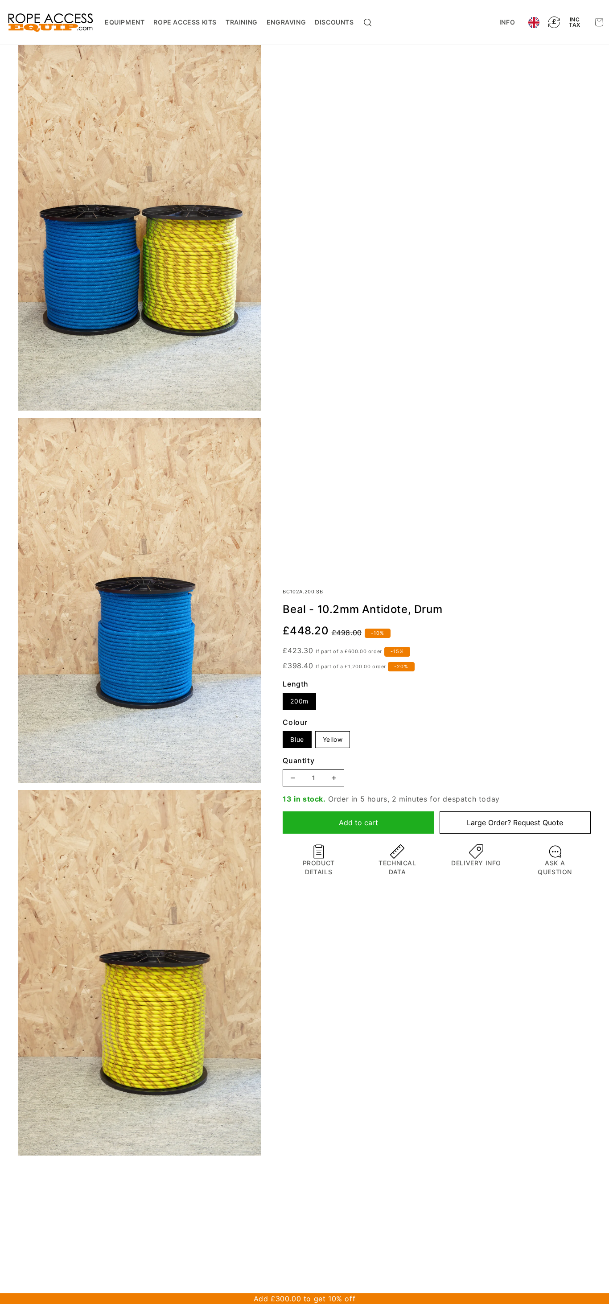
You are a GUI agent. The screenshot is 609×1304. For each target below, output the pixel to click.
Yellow (333, 739)
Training (242, 22)
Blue (297, 739)
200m (299, 701)
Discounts (334, 22)
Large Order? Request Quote (515, 822)
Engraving (286, 22)
